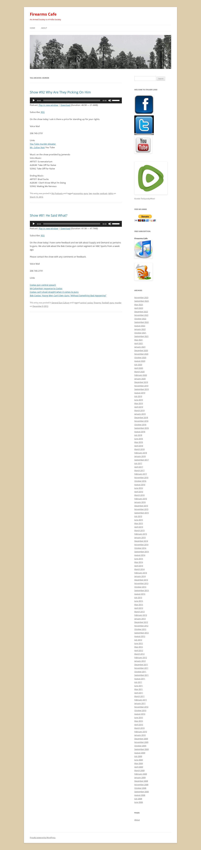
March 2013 (139, 611)
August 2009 (139, 752)
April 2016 (138, 491)
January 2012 (140, 661)
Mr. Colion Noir (37, 147)
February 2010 (140, 731)
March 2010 (139, 728)
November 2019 (141, 385)
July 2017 (138, 463)
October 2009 (140, 745)
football (105, 302)
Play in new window (48, 105)
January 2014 (140, 576)
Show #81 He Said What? (48, 215)
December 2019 (141, 382)
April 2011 (138, 692)
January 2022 (140, 329)
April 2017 (138, 467)
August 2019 (139, 392)
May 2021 (138, 340)
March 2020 (139, 371)
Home (32, 28)
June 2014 (138, 558)
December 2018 (141, 417)
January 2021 (140, 347)
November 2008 (141, 784)
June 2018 (138, 438)
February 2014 (140, 572)
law (90, 193)
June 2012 (138, 643)
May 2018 (138, 442)
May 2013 (138, 604)
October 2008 (140, 788)
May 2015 (138, 523)
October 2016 (140, 481)
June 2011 (138, 685)
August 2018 (139, 431)
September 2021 (141, 336)
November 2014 (141, 544)
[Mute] (109, 100)
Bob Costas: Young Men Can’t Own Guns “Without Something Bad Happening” (68, 295)
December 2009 (141, 738)
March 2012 (139, 654)
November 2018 (141, 421)
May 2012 (138, 647)
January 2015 (140, 537)
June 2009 (138, 760)
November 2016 (141, 477)
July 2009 (138, 756)
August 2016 (139, 484)
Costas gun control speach (43, 285)
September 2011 (141, 675)
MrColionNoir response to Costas (46, 288)
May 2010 (138, 721)
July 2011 (138, 682)
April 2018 (138, 445)
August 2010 (139, 714)
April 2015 (138, 527)
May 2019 (138, 403)
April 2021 (138, 343)
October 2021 (140, 332)
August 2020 (139, 361)
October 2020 (140, 357)
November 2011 (141, 668)
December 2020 (141, 350)
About (44, 28)
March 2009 (139, 770)
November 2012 (141, 625)
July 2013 (138, 597)
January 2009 (140, 777)
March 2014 (139, 569)
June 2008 (138, 802)
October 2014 (140, 548)
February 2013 (140, 615)
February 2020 (140, 375)
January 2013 (140, 618)
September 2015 (141, 512)
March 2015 (139, 530)
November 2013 (141, 583)
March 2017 (139, 470)
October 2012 (140, 629)
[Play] (33, 100)
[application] (76, 100)
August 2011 (139, 678)
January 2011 (140, 703)
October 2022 (140, 318)
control (83, 302)
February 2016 (140, 498)
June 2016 (138, 488)
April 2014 (138, 565)
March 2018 (139, 449)
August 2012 (139, 636)
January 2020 (140, 378)
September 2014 (141, 551)
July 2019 (138, 396)
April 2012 (138, 650)
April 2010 (138, 724)
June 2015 (138, 520)
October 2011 (140, 671)
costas (90, 302)
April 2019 (138, 407)
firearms (97, 302)
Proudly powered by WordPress (42, 837)
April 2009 (138, 767)
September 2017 (141, 460)
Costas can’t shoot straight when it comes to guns (54, 292)
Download (65, 105)
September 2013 (141, 590)
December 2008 (141, 781)
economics (78, 193)
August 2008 (139, 795)
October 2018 (140, 424)
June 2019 (138, 400)
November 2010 (141, 707)
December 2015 (141, 505)
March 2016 (139, 495)
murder (96, 193)
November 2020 (141, 354)
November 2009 (141, 742)
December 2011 (141, 664)
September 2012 (141, 632)
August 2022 (139, 325)
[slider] (116, 100)
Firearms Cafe (43, 14)
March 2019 (139, 410)
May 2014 (138, 562)
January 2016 (140, 502)
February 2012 (140, 657)
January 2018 (140, 456)
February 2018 (140, 452)
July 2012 (138, 640)
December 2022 (141, 311)
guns (86, 193)
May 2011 (138, 689)
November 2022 (141, 315)
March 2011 (139, 696)
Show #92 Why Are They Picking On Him (60, 92)
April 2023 (138, 308)
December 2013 (141, 580)
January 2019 (140, 414)
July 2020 (138, 364)
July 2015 (138, 516)
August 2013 (139, 594)
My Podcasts (57, 193)
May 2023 (138, 304)
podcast (103, 193)
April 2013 (138, 608)
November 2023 (141, 297)
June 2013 (138, 601)
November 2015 (141, 509)
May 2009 (138, 763)
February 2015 (140, 534)
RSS (43, 112)
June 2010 (138, 717)
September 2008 (141, 791)
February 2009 (140, 774)
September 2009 (141, 749)
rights (110, 193)
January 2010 (140, 735)
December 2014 (141, 541)
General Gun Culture (60, 302)
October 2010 (140, 710)
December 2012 (141, 622)
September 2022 (141, 322)
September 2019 (141, 389)
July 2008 (138, 798)
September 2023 (141, 301)
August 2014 (139, 555)
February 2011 (140, 700)
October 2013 (140, 587)
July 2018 (138, 435)
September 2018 (141, 428)
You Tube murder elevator (43, 143)
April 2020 (138, 368)
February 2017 (140, 474)
